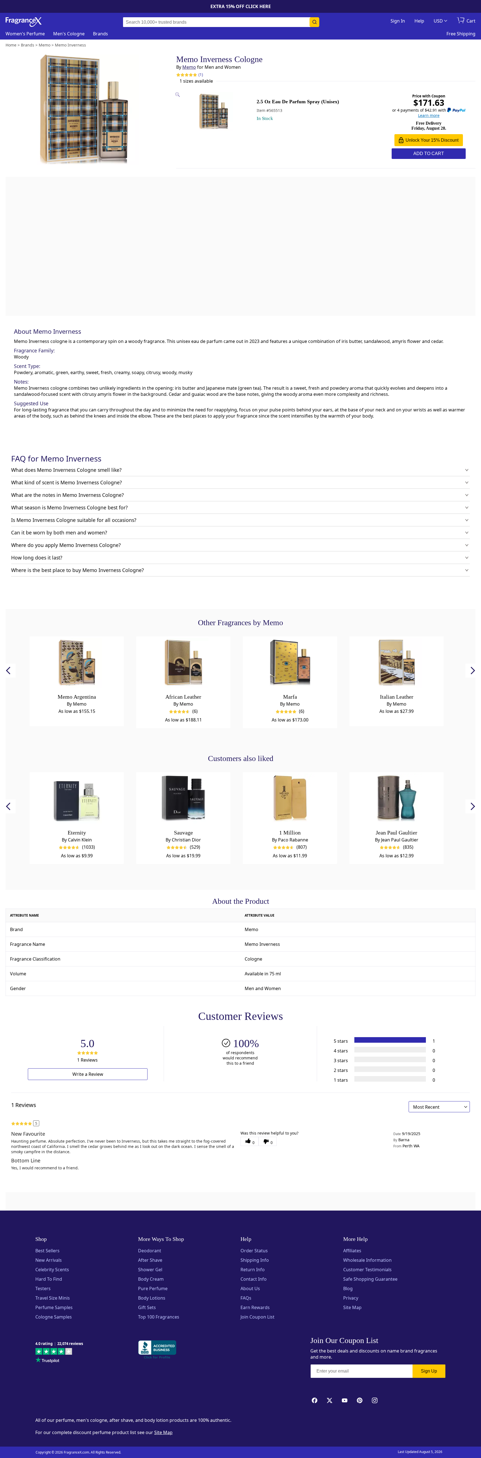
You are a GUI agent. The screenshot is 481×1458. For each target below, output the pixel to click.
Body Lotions (151, 1298)
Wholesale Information (367, 1260)
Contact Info (253, 1279)
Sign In (398, 21)
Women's (25, 34)
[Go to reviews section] (186, 74)
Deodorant (149, 1251)
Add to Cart (428, 153)
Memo (189, 67)
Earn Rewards (255, 1307)
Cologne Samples (53, 1317)
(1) (200, 74)
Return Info (252, 1269)
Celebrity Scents (52, 1269)
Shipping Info (254, 1260)
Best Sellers (47, 1251)
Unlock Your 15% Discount (432, 140)
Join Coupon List (257, 1317)
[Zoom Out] (385, 584)
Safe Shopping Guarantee (370, 1279)
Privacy (350, 1298)
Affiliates (352, 1251)
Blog (348, 1288)
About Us (250, 1288)
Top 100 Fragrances (158, 1317)
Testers (43, 1288)
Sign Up (429, 1371)
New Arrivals (48, 1260)
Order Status (254, 1251)
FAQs (245, 1298)
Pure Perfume (153, 1288)
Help (419, 21)
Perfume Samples (54, 1307)
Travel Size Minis (52, 1298)
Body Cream (151, 1279)
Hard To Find (48, 1279)
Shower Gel (150, 1269)
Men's (69, 34)
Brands (100, 34)
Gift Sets (147, 1307)
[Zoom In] (385, 567)
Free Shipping (460, 34)
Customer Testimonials (367, 1269)
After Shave (150, 1260)
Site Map (352, 1307)
